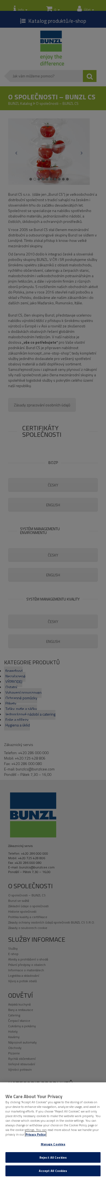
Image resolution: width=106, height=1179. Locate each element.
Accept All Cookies (53, 1170)
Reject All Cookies (53, 1157)
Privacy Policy (36, 1134)
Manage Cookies (53, 1144)
